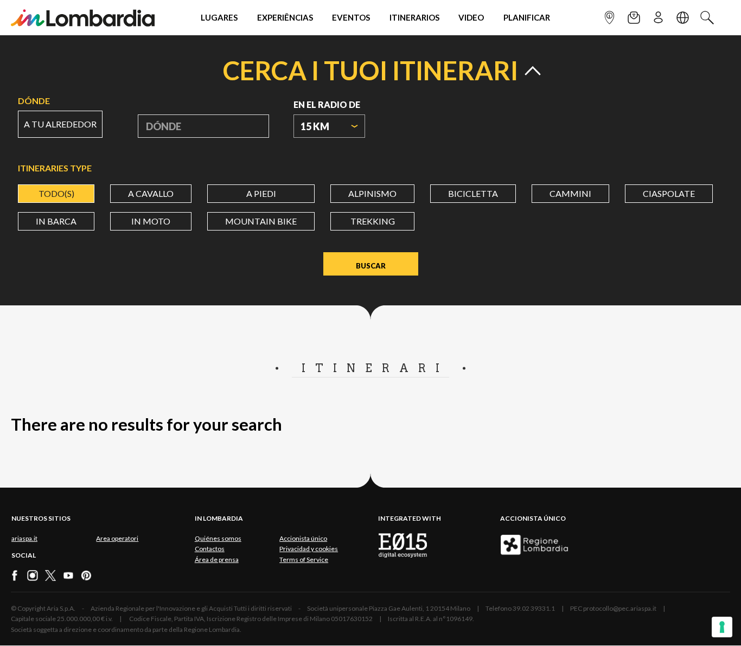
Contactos (210, 549)
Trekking (372, 221)
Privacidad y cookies (308, 549)
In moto (150, 221)
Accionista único (303, 538)
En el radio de (326, 104)
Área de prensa (217, 559)
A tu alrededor (60, 124)
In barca (56, 221)
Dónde (34, 100)
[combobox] (329, 126)
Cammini (570, 193)
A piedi (261, 193)
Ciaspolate (669, 193)
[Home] (83, 17)
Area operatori (117, 538)
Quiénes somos (218, 538)
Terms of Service (303, 559)
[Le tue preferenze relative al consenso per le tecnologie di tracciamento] (722, 627)
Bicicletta (473, 193)
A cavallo (151, 193)
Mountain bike (261, 221)
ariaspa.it (24, 538)
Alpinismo (372, 193)
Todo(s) (56, 193)
